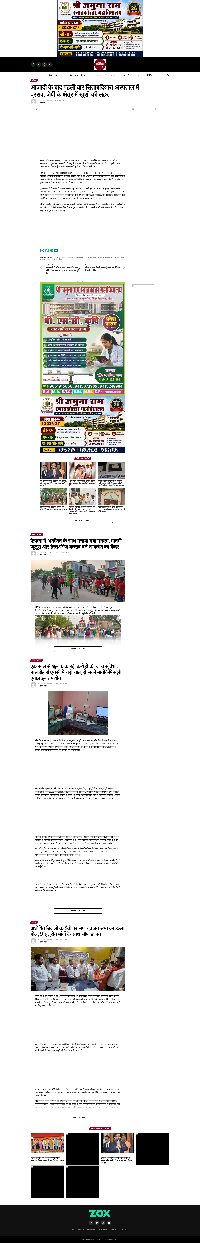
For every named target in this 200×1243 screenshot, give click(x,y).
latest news (119, 257)
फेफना (92, 75)
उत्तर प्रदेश (121, 75)
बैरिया (106, 75)
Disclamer (91, 1229)
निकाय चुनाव (138, 75)
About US (81, 1229)
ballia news (91, 257)
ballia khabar (60, 257)
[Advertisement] (82, 230)
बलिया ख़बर (43, 554)
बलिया (60, 259)
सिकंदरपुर (84, 75)
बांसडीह (99, 75)
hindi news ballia (105, 257)
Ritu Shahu (44, 102)
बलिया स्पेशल (58, 75)
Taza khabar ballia (49, 259)
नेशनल (130, 75)
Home (73, 1229)
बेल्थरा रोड (69, 75)
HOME (50, 75)
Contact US (115, 1229)
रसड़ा (76, 75)
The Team (148, 75)
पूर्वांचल (113, 75)
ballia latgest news (76, 257)
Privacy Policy (103, 1229)
